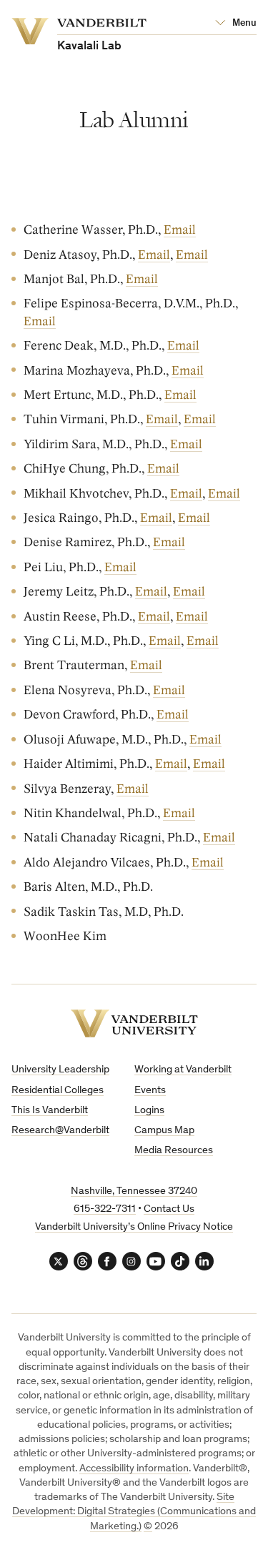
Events (150, 1090)
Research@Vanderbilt (60, 1130)
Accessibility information (134, 1468)
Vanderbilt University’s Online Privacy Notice (134, 1227)
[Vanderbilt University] (134, 1023)
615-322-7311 (105, 1209)
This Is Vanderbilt (49, 1110)
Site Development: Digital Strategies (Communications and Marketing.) (134, 1512)
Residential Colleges (57, 1090)
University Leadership (60, 1070)
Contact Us (169, 1209)
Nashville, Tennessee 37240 (134, 1191)
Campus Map (164, 1130)
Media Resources (173, 1150)
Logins (149, 1110)
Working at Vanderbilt (183, 1070)
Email (180, 229)
